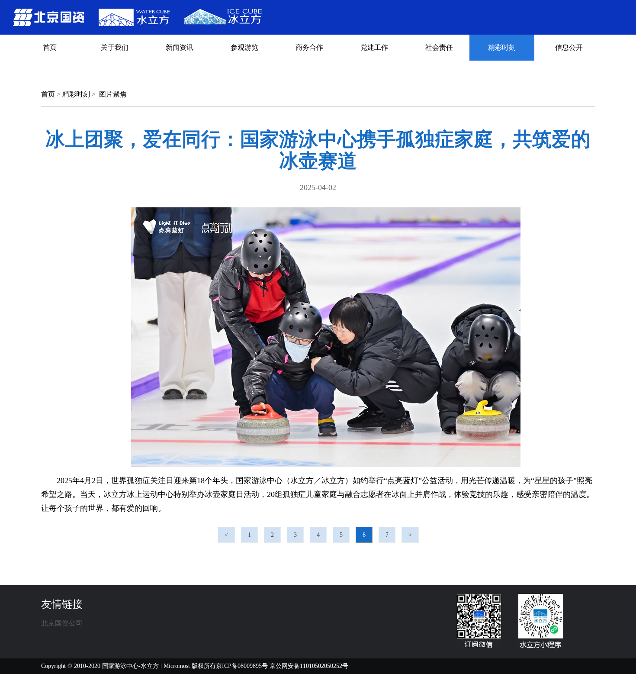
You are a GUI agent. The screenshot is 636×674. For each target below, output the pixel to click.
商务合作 (309, 47)
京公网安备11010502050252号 (309, 666)
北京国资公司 (62, 623)
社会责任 (439, 47)
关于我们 (114, 47)
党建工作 (374, 47)
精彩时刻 (502, 47)
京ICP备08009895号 (242, 666)
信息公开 (569, 47)
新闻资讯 (179, 47)
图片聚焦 (113, 94)
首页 (50, 47)
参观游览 (244, 47)
